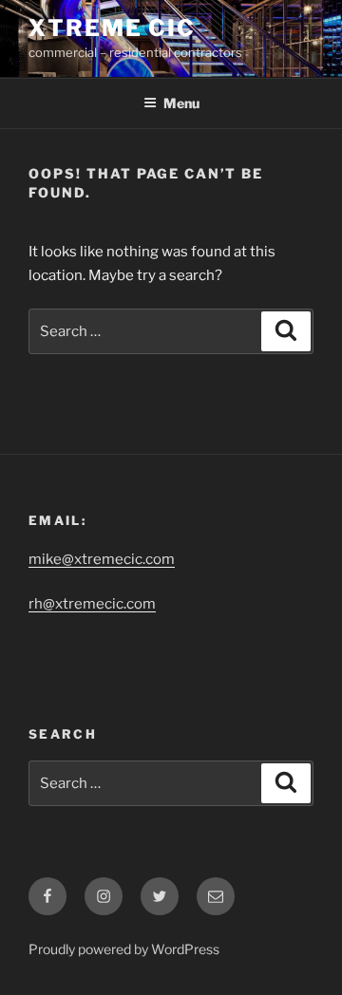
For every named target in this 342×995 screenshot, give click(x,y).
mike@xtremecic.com (101, 559)
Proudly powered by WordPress (123, 949)
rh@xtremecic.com (92, 603)
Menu (181, 103)
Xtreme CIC (112, 28)
